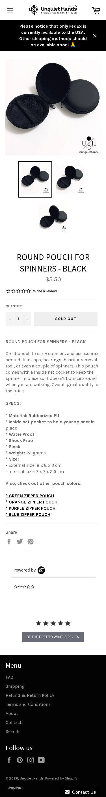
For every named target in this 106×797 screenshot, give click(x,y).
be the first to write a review (53, 636)
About (12, 713)
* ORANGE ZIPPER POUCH (31, 502)
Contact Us (83, 792)
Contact (13, 722)
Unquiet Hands (32, 778)
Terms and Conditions (28, 704)
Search (12, 731)
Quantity (14, 306)
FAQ (9, 677)
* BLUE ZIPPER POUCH (28, 514)
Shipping (15, 686)
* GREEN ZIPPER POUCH (30, 495)
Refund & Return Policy (30, 695)
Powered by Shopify (61, 778)
